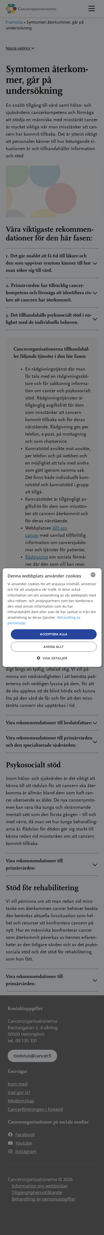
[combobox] (92, 574)
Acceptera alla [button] (53, 634)
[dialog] (52, 617)
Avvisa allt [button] (54, 646)
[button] (52, 658)
